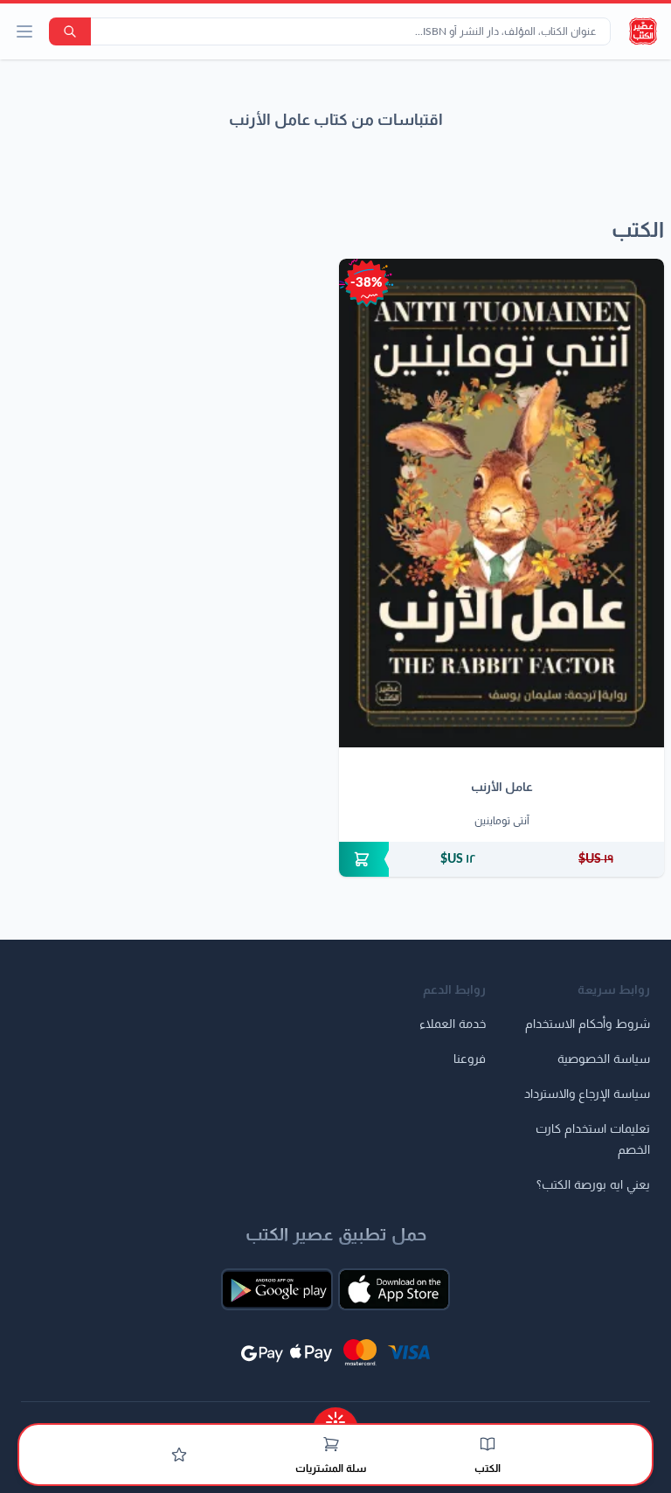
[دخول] (179, 1455)
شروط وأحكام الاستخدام (587, 1024)
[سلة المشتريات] (331, 1444)
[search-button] (70, 31)
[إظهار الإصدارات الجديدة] (335, 1416)
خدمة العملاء (452, 1024)
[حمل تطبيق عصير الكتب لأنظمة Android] (277, 1289)
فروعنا (469, 1059)
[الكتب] (487, 1444)
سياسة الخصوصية (603, 1059)
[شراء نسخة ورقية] (501, 859)
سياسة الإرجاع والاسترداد (587, 1094)
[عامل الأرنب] (501, 503)
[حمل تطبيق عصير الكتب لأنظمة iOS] (394, 1289)
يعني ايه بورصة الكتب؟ (593, 1185)
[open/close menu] (24, 31)
